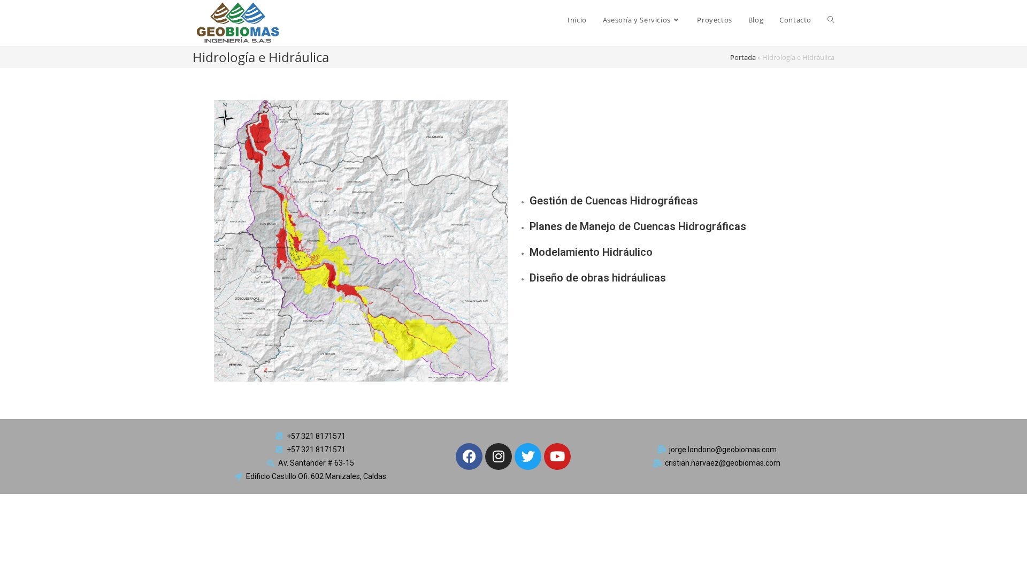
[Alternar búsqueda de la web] (830, 20)
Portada (743, 57)
